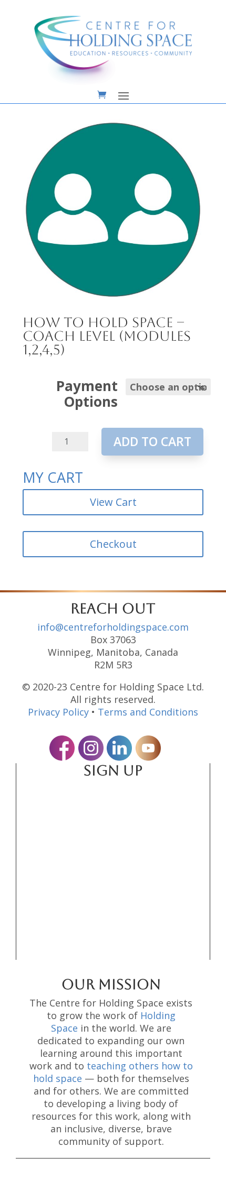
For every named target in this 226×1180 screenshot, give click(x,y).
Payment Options (87, 393)
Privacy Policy (58, 712)
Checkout (113, 544)
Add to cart (152, 441)
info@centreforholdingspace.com (113, 627)
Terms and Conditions (148, 712)
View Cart (113, 502)
